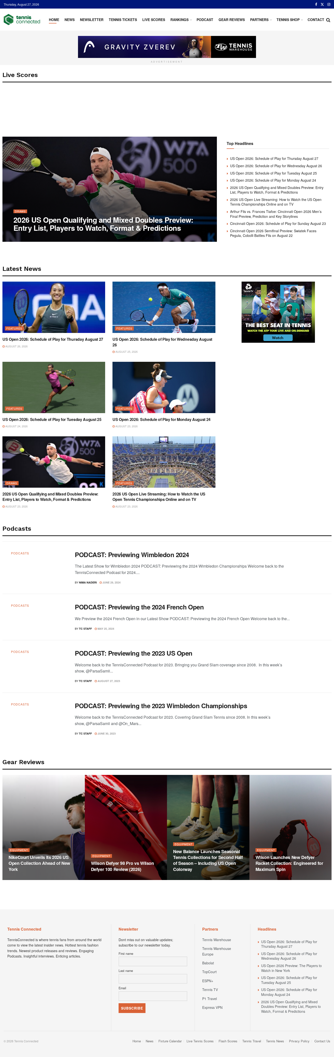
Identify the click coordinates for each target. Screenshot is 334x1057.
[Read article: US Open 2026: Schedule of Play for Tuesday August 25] (53, 387)
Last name (126, 971)
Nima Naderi (26, 238)
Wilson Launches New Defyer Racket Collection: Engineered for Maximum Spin (289, 863)
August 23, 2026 (51, 238)
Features (14, 328)
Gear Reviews (232, 19)
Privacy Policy (299, 1041)
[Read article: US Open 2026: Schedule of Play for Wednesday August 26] (163, 307)
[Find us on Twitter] (322, 4)
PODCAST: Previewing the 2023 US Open (133, 653)
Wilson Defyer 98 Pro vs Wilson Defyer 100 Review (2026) (122, 866)
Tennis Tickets (123, 19)
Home (54, 19)
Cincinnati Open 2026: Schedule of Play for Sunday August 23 (278, 223)
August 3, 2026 (104, 879)
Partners (259, 19)
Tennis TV (210, 989)
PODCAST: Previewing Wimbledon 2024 (132, 554)
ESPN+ (207, 980)
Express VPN (212, 1007)
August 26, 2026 (16, 346)
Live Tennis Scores (200, 1041)
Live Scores (153, 19)
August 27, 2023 (108, 681)
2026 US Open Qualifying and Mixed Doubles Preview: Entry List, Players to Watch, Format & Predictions (103, 223)
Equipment (19, 850)
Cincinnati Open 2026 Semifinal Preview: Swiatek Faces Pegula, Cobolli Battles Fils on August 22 (273, 233)
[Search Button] (328, 19)
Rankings (179, 19)
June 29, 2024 (111, 582)
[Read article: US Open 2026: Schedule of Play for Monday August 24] (163, 387)
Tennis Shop (288, 19)
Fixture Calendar (170, 1041)
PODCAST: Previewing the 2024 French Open (139, 606)
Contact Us (322, 1041)
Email (122, 988)
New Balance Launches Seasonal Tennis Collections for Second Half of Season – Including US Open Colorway (208, 860)
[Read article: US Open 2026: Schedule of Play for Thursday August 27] (53, 307)
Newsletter (91, 19)
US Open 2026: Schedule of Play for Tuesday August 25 (273, 173)
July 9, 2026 (266, 879)
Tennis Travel (251, 1041)
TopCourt (209, 971)
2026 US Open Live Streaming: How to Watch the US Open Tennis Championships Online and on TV (276, 202)
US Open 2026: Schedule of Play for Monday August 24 (273, 180)
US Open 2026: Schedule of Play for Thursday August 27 (274, 158)
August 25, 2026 (126, 351)
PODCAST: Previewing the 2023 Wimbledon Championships (161, 705)
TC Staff (85, 628)
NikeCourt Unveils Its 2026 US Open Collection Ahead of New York (39, 863)
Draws (20, 211)
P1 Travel (209, 998)
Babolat (208, 962)
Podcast (205, 19)
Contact (316, 19)
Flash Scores (228, 1041)
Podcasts (20, 553)
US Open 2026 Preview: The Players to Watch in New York (291, 968)
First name (126, 953)
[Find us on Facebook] (316, 4)
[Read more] (311, 567)
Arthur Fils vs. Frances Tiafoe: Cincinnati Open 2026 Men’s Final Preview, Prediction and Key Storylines (276, 214)
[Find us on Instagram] (328, 4)
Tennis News (275, 1041)
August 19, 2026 (22, 879)
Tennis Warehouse (216, 939)
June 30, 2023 (106, 733)
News (70, 19)
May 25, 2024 (105, 628)
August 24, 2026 (16, 426)
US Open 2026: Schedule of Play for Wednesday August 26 (276, 165)
